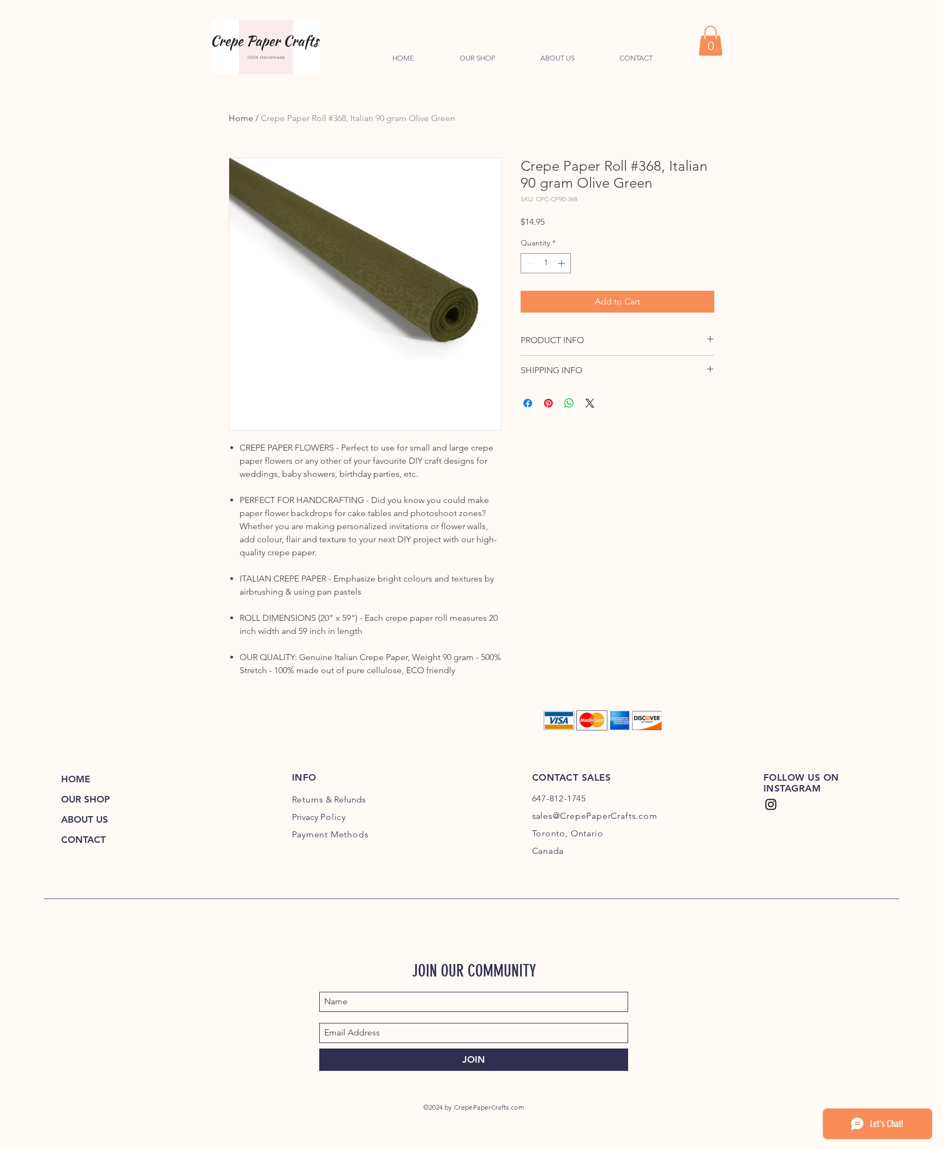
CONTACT (83, 839)
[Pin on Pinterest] (548, 403)
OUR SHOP (85, 799)
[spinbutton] (546, 263)
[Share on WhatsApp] (569, 403)
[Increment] (562, 263)
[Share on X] (589, 403)
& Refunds (329, 799)
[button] (710, 41)
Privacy (319, 817)
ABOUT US (84, 819)
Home (241, 118)
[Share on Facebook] (527, 403)
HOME (75, 779)
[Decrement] (529, 263)
